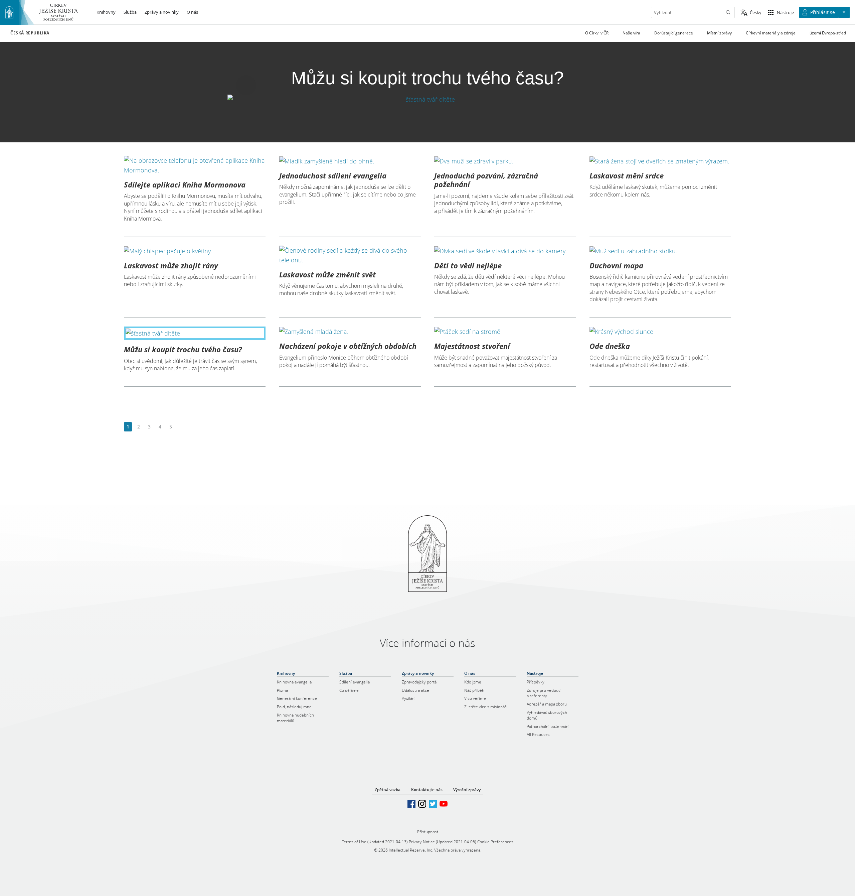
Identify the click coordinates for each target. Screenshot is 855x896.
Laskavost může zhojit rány (171, 265)
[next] (181, 427)
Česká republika (29, 33)
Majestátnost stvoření (472, 346)
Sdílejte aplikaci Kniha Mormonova (184, 184)
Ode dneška (609, 346)
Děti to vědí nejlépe (468, 265)
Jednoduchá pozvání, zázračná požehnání (486, 179)
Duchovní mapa (616, 265)
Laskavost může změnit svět (327, 274)
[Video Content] (427, 99)
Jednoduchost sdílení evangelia (332, 175)
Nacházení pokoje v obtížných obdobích (347, 346)
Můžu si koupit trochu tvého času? (183, 349)
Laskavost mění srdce (626, 175)
